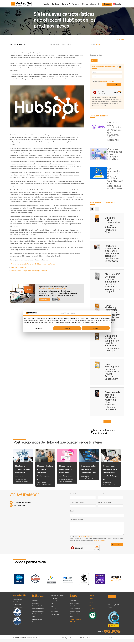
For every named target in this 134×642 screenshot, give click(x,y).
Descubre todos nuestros (104, 431)
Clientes (84, 4)
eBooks (93, 4)
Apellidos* (101, 494)
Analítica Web (54, 611)
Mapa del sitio (92, 609)
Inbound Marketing (37, 619)
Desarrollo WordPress (38, 606)
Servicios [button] (55, 4)
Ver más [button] (107, 422)
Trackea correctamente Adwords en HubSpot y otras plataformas (33, 264)
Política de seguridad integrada (87, 638)
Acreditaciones (17, 604)
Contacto (107, 4)
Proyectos (75, 4)
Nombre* (73, 494)
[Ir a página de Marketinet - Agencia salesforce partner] (19, 579)
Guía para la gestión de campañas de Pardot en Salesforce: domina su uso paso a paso (112, 343)
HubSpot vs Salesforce (18, 267)
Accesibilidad (109, 638)
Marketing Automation (38, 611)
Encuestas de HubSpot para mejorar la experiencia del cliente (89, 469)
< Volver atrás (119, 39)
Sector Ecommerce (75, 608)
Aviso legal (117, 638)
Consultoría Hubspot (37, 622)
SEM (52, 606)
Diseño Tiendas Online (38, 608)
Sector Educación (74, 603)
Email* (72, 511)
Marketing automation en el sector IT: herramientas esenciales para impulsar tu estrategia (112, 253)
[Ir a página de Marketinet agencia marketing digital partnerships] (116, 579)
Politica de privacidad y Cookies (87, 322)
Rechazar (67, 328)
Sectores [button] (65, 4)
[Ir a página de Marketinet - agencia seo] (100, 579)
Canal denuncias (100, 638)
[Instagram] (118, 631)
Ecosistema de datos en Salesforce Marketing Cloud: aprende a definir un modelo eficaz (112, 401)
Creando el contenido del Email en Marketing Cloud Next (114, 154)
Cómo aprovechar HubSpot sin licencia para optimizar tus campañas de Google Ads (110, 472)
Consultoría (35, 600)
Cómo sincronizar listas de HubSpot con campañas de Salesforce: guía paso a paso (45, 472)
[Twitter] (108, 631)
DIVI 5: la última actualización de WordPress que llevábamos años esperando (115, 131)
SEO (52, 603)
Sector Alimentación (75, 611)
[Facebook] (105, 631)
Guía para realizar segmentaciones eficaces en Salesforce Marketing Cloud (112, 225)
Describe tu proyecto (76, 519)
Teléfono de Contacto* (104, 502)
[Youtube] (115, 631)
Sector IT (72, 606)
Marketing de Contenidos (57, 595)
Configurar (38, 328)
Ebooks (91, 602)
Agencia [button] (46, 4)
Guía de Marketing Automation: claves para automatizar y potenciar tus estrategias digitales (112, 313)
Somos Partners (17, 601)
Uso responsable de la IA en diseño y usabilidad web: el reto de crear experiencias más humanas (115, 178)
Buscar (94, 61)
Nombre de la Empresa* (77, 502)
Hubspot (98, 44)
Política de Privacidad (107, 81)
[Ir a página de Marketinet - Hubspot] (35, 579)
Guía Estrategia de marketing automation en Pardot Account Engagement (112, 371)
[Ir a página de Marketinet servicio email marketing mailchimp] (84, 579)
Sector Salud (73, 600)
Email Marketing (55, 598)
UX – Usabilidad (55, 614)
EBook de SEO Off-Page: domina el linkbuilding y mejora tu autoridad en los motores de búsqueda (112, 283)
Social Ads (53, 609)
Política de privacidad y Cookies (69, 638)
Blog (99, 4)
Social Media (54, 601)
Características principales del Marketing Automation (29, 270)
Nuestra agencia (17, 599)
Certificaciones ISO (18, 607)
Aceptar (95, 328)
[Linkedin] (112, 631)
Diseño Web (35, 603)
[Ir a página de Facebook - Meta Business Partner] (68, 579)
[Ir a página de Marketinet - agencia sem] (51, 579)
